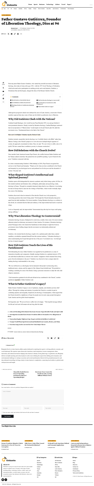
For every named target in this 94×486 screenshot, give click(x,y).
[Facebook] (2, 479)
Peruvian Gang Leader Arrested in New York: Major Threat (27, 324)
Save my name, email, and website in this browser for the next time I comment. (21, 412)
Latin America (6, 15)
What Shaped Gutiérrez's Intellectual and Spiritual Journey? (22, 106)
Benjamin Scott (14, 28)
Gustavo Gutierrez (18, 331)
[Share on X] (8, 33)
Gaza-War (49, 8)
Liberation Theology (38, 331)
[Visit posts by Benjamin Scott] (3, 345)
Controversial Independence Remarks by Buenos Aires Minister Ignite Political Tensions (81, 445)
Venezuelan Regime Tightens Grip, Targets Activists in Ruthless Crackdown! (32, 319)
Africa (25, 8)
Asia (5, 8)
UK (11, 8)
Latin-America (56, 8)
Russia (30, 8)
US (8, 8)
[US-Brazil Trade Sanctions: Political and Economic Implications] (58, 435)
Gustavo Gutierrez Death (28, 331)
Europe (15, 8)
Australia (20, 8)
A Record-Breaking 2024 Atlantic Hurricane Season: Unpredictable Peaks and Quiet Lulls (36, 311)
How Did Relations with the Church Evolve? (21, 102)
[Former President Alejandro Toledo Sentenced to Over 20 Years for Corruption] (12, 435)
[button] (87, 4)
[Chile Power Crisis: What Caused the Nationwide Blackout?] (35, 435)
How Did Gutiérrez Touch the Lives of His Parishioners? (46, 103)
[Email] (11, 33)
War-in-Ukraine (41, 8)
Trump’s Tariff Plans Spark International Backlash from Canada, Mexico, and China (35, 321)
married (17, 280)
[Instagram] (5, 479)
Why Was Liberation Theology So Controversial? (48, 100)
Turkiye (34, 8)
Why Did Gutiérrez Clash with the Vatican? (21, 100)
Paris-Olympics (71, 8)
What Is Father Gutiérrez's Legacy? (46, 106)
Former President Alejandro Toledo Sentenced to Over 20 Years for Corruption (12, 445)
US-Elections (63, 8)
